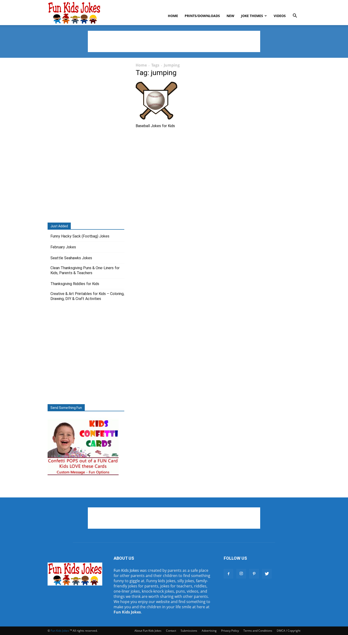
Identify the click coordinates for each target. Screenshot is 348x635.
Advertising (209, 631)
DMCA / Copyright (288, 631)
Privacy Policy (230, 631)
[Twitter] (267, 573)
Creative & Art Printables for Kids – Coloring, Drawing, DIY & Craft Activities (87, 296)
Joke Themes (252, 15)
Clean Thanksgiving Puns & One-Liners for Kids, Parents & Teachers (85, 270)
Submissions (189, 631)
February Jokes (63, 247)
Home (173, 15)
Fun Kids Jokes (126, 570)
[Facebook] (228, 573)
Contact (171, 631)
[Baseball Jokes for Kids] (174, 101)
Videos (280, 15)
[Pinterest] (254, 573)
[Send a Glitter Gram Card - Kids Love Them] (83, 475)
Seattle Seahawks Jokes (71, 258)
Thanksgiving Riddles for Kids (74, 284)
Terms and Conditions (257, 631)
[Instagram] (241, 573)
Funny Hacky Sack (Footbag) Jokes (79, 236)
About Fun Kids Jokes (147, 631)
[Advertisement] (174, 41)
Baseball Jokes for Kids (155, 126)
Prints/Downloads (202, 15)
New (230, 15)
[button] (294, 16)
